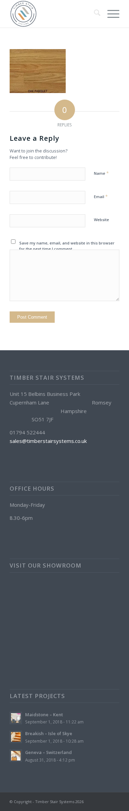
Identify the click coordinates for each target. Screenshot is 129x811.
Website (101, 219)
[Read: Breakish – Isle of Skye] (16, 737)
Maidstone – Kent (44, 714)
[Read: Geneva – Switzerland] (16, 756)
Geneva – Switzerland (48, 752)
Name (101, 173)
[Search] (93, 13)
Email (101, 196)
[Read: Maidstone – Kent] (16, 718)
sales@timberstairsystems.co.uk (48, 440)
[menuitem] (93, 13)
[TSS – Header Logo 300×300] (53, 13)
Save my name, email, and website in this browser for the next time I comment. (67, 245)
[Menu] (109, 13)
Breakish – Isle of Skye (48, 733)
